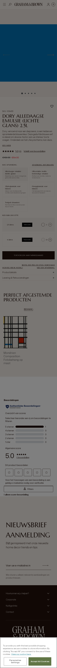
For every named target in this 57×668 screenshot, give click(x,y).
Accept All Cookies (40, 661)
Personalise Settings (15, 661)
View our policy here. (21, 654)
